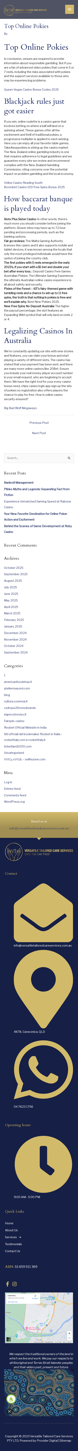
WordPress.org (14, 801)
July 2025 (10, 587)
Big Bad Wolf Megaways (20, 408)
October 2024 (13, 646)
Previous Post (39, 423)
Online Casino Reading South (23, 183)
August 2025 (13, 581)
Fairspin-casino (14, 721)
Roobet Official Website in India (25, 727)
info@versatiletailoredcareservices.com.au (39, 828)
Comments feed (15, 795)
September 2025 (16, 574)
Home (9, 1223)
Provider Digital (47, 1440)
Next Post (39, 433)
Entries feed (12, 789)
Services (11, 1237)
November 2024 (15, 639)
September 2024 (16, 652)
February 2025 (14, 620)
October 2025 (13, 568)
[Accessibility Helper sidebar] (11, 1399)
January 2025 (13, 626)
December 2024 (15, 633)
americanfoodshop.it (18, 682)
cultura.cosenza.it (16, 701)
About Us (11, 1230)
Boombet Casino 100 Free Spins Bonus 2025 (34, 187)
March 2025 (12, 613)
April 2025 (11, 607)
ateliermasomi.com (17, 688)
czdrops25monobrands (20, 708)
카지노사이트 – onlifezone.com (24, 759)
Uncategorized (14, 753)
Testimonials (13, 1244)
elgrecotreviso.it (15, 714)
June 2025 (11, 594)
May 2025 (11, 600)
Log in (8, 782)
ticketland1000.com (18, 746)
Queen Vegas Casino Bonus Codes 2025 (31, 89)
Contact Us (12, 1251)
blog (7, 695)
